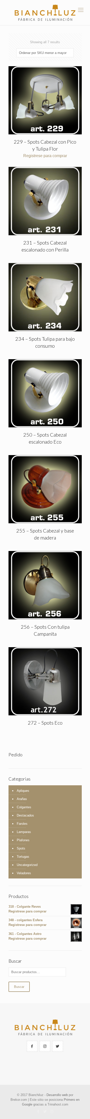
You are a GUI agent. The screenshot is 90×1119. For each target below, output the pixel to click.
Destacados (25, 815)
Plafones (23, 840)
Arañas (22, 799)
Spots (21, 848)
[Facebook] (38, 1111)
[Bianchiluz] (45, 12)
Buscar (19, 987)
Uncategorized (27, 865)
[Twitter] (45, 1111)
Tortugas (23, 856)
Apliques (23, 791)
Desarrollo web (57, 1095)
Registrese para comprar (45, 156)
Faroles (22, 824)
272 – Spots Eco (45, 723)
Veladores (24, 873)
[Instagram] (51, 1111)
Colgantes (24, 807)
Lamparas (24, 832)
